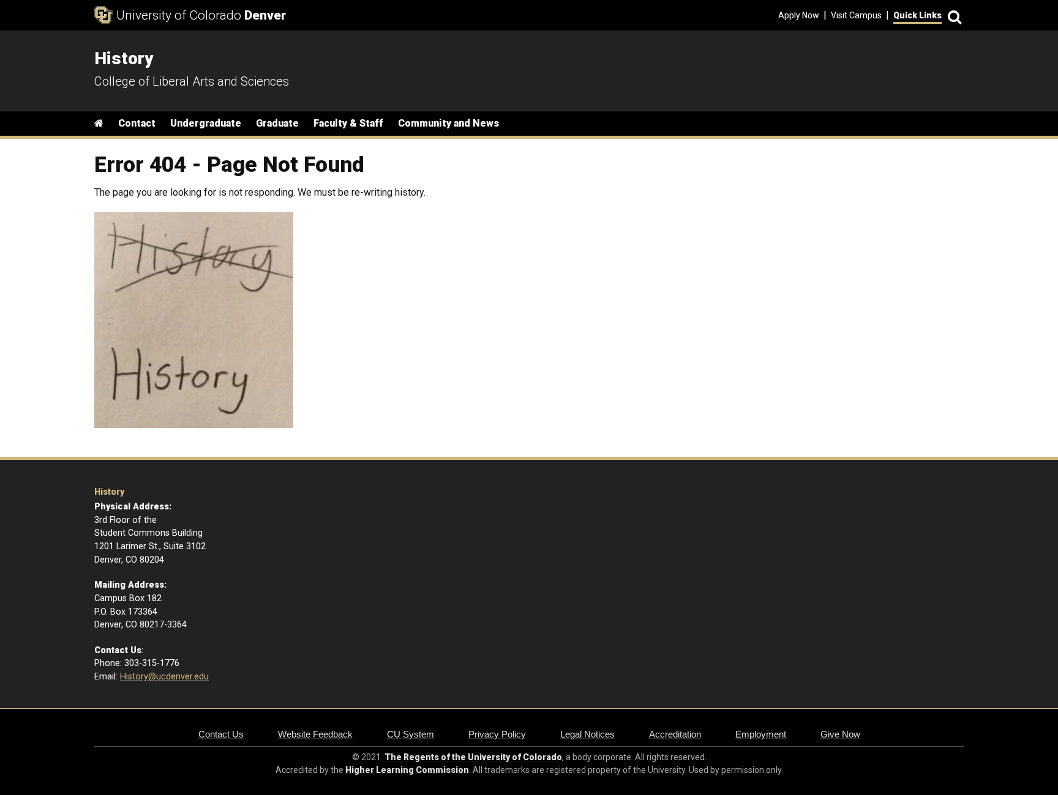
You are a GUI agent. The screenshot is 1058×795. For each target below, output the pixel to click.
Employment (760, 734)
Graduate (277, 123)
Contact (137, 123)
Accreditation (675, 734)
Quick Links (917, 15)
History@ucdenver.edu (164, 676)
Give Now (840, 734)
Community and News (448, 123)
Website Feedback (315, 734)
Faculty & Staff (348, 123)
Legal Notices (587, 734)
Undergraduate (205, 123)
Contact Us (221, 734)
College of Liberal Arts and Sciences (191, 81)
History (109, 492)
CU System (410, 734)
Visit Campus (856, 15)
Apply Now (798, 15)
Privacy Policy (497, 734)
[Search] (953, 15)
